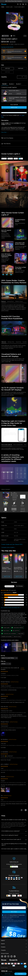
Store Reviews (19, 586)
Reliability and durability (7, 636)
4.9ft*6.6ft (7, 68)
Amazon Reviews (9, 586)
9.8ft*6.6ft (7, 72)
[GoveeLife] (13, 960)
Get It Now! (14, 911)
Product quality (6, 627)
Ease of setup (6, 630)
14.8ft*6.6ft (20, 68)
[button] (18, 4)
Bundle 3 (18, 84)
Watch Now (13, 198)
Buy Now (20, 973)
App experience (16, 630)
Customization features (18, 627)
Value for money (17, 636)
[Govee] (3, 960)
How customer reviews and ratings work (10, 607)
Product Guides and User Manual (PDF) (12, 544)
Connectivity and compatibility (9, 633)
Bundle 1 (4, 84)
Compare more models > (8, 547)
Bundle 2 (11, 84)
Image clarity (20, 633)
